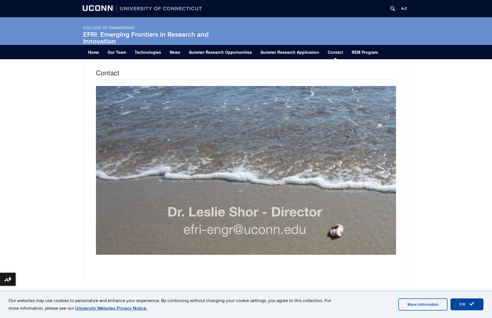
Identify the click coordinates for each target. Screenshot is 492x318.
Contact (335, 52)
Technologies (148, 52)
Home (93, 52)
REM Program (365, 52)
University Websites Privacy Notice (110, 308)
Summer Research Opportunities (220, 52)
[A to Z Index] (404, 8)
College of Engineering (109, 28)
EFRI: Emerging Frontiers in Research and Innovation (146, 38)
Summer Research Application (290, 52)
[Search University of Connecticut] (392, 8)
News (175, 52)
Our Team (117, 52)
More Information (422, 304)
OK (463, 304)
